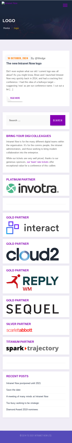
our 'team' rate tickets (38, 162)
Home (6, 28)
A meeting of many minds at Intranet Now (27, 396)
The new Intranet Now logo (24, 63)
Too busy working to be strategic (22, 403)
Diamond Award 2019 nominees (22, 409)
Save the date (13, 390)
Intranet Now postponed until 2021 (23, 383)
